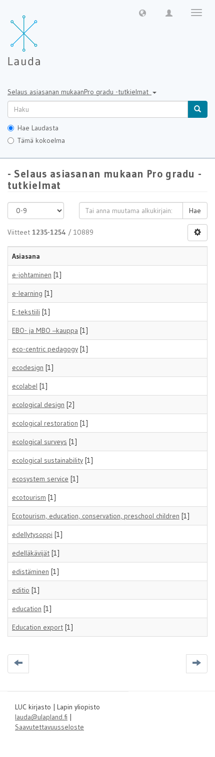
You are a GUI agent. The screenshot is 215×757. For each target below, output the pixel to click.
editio (21, 590)
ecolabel (25, 386)
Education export (37, 627)
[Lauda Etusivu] (45, 35)
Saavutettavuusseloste (49, 726)
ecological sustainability (47, 460)
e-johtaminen (32, 274)
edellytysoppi (32, 534)
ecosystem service (40, 478)
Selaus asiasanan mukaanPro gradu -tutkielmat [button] (80, 91)
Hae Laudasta (38, 127)
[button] (143, 12)
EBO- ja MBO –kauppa (45, 330)
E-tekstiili (26, 311)
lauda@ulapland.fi (41, 716)
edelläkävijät (31, 552)
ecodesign (28, 367)
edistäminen (30, 571)
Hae (195, 210)
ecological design (38, 404)
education (27, 608)
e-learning (27, 293)
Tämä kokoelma (41, 140)
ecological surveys (39, 441)
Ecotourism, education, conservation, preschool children (96, 515)
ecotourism (29, 497)
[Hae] (198, 109)
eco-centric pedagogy (45, 348)
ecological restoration (45, 423)
